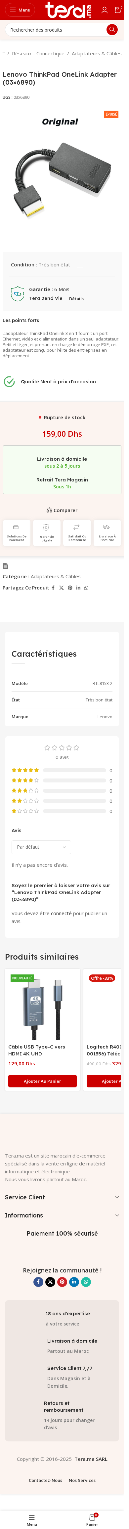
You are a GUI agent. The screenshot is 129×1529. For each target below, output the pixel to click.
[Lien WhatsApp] (86, 588)
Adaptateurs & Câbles (97, 53)
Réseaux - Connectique (38, 53)
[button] (42, 1081)
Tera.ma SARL (91, 1459)
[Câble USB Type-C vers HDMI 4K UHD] (42, 1006)
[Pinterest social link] (70, 588)
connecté (61, 913)
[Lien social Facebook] (53, 588)
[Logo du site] (68, 9)
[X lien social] (61, 588)
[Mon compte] (104, 9)
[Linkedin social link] (78, 588)
